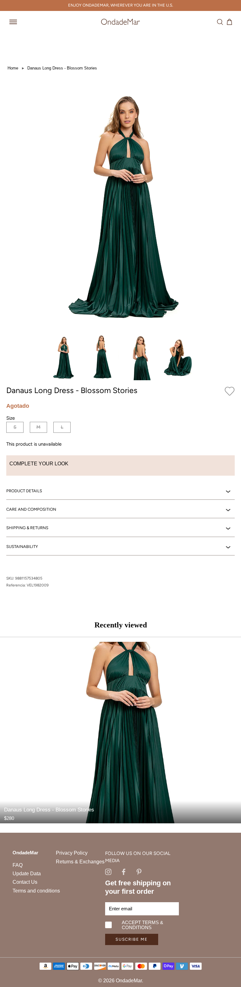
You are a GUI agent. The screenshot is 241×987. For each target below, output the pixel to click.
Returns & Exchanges (80, 861)
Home (13, 68)
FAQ (18, 865)
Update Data (27, 873)
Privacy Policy (72, 853)
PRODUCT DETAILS (24, 490)
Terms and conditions (36, 890)
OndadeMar (129, 980)
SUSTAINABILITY (22, 546)
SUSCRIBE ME (131, 939)
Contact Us (25, 882)
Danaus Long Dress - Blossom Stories (62, 68)
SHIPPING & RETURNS (27, 527)
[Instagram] (108, 871)
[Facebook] (123, 871)
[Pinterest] (139, 871)
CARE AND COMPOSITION (31, 509)
